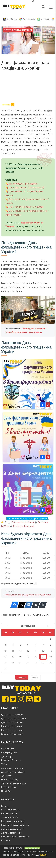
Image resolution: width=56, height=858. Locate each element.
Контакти (5, 840)
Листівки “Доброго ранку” (12, 829)
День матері (6, 756)
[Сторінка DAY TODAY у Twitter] (13, 699)
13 (28, 651)
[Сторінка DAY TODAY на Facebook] (5, 699)
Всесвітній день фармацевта (23, 183)
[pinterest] (29, 1)
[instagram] (33, 1)
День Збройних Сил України (13, 783)
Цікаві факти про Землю (12, 730)
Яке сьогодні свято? (10, 810)
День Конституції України (12, 768)
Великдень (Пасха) (9, 753)
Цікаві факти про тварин (12, 734)
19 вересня (14, 615)
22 (43, 657)
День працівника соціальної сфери (26, 207)
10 (5, 651)
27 (28, 663)
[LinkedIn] (28, 605)
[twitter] (22, 1)
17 (5, 657)
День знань (6, 776)
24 (5, 663)
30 (50, 663)
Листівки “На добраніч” (11, 833)
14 (36, 651)
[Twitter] (21, 605)
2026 (26, 615)
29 (43, 663)
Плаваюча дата (41, 615)
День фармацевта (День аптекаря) (26, 187)
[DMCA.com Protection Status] (32, 848)
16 (51, 651)
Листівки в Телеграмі (23, 526)
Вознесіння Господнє (11, 760)
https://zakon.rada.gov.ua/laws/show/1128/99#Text (27, 595)
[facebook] (25, 1)
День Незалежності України (13, 772)
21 (36, 657)
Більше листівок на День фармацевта (27, 518)
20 (28, 657)
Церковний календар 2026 (13, 821)
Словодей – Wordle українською (15, 837)
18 (13, 657)
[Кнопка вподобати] (12, 105)
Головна (5, 806)
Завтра (35, 677)
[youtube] (31, 1)
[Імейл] (36, 605)
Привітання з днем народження (15, 825)
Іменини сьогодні (9, 814)
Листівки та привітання (23, 522)
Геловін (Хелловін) (9, 779)
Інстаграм (30, 87)
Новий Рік (5, 791)
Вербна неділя (7, 749)
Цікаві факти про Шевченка (13, 718)
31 (5, 668)
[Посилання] (43, 605)
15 (43, 651)
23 (50, 657)
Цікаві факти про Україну (12, 715)
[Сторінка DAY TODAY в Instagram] (21, 699)
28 (35, 663)
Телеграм (11, 87)
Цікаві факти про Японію (12, 722)
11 (13, 651)
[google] (27, 1)
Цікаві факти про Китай (11, 726)
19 (20, 657)
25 (13, 663)
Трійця (4, 764)
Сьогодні (22, 677)
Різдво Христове (8, 787)
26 (20, 663)
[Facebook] (14, 605)
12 (20, 651)
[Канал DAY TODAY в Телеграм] (37, 699)
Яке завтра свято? (9, 817)
